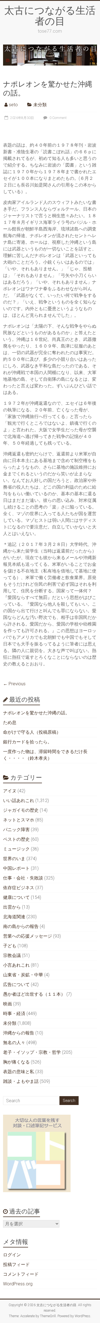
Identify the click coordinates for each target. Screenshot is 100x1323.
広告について (16, 984)
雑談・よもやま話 (21, 1081)
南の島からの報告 (21, 926)
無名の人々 (14, 1042)
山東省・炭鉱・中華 (23, 974)
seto (13, 104)
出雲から (12, 907)
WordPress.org (17, 1283)
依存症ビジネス (18, 887)
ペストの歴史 (16, 839)
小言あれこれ (16, 965)
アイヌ (9, 790)
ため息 (9, 722)
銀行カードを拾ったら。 (27, 741)
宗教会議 (12, 955)
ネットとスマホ (18, 820)
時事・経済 (14, 1013)
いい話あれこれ (18, 800)
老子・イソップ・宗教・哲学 (32, 1052)
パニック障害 (16, 829)
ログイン (12, 1254)
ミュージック (16, 849)
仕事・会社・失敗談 (23, 878)
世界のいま (14, 858)
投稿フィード (16, 1264)
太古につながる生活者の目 (50, 15)
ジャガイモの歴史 (21, 810)
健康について (16, 897)
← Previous (14, 683)
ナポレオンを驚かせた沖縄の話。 (47, 88)
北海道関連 (14, 916)
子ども (9, 945)
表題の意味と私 (18, 1071)
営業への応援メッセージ (27, 936)
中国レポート (16, 868)
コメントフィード (21, 1274)
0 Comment (58, 118)
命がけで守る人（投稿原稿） (32, 732)
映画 (7, 1003)
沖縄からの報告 (18, 1033)
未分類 (40, 104)
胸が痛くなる (16, 1062)
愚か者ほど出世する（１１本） (34, 994)
